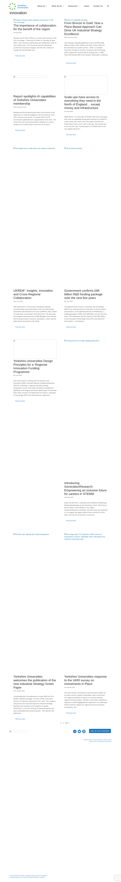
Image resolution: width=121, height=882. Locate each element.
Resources (72, 6)
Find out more (20, 56)
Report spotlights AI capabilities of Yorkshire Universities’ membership (34, 100)
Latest (86, 6)
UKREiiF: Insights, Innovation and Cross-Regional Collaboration (33, 294)
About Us (41, 6)
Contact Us (98, 6)
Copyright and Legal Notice (104, 741)
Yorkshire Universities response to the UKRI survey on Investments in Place (85, 680)
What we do (57, 6)
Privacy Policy (93, 741)
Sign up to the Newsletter (99, 731)
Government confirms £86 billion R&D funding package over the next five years (83, 294)
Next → (67, 723)
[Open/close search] (108, 6)
